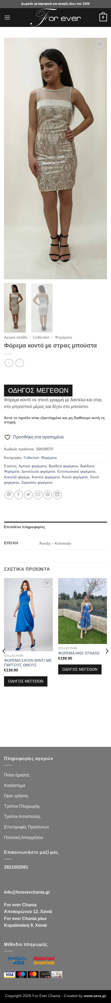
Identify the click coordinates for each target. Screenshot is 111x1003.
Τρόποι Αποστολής (22, 816)
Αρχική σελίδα (15, 337)
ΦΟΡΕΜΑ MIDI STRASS (78, 653)
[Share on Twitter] (28, 494)
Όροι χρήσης (16, 795)
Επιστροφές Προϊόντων (26, 827)
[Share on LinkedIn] (57, 494)
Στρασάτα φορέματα (37, 482)
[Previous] (13, 158)
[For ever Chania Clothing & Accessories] (55, 17)
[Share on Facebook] (18, 494)
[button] (7, 17)
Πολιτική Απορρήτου (23, 837)
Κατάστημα (14, 785)
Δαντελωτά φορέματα (38, 471)
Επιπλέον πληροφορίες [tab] (24, 527)
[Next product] (9, 363)
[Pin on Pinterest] (47, 494)
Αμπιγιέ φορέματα (33, 466)
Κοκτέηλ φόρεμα (17, 477)
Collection (41, 337)
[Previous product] (19, 363)
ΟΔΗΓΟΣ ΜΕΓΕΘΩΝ (38, 390)
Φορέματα (63, 337)
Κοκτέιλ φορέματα (46, 477)
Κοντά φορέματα (75, 477)
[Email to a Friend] (38, 494)
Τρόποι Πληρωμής (22, 806)
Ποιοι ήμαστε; (17, 775)
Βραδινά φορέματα (63, 466)
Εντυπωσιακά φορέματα (76, 471)
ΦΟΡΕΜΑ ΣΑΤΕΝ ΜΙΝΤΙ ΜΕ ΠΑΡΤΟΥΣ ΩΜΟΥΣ (28, 663)
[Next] (98, 158)
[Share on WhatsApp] (9, 494)
